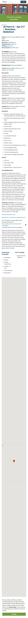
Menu (24, 2)
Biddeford (13, 44)
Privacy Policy (12, 607)
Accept (14, 614)
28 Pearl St (10, 46)
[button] (14, 461)
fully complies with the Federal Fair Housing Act (11, 224)
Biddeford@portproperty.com (15, 68)
